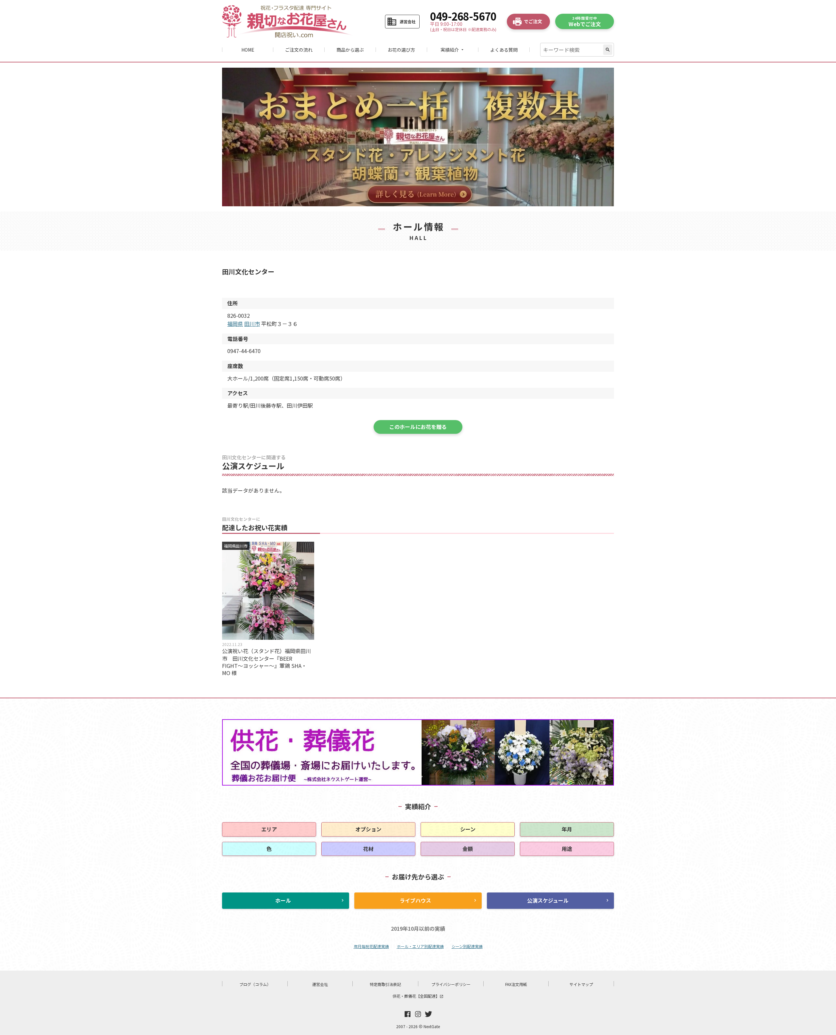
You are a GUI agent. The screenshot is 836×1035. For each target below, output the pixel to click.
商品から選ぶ (350, 49)
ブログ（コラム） (255, 984)
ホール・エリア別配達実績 (420, 946)
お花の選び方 (401, 49)
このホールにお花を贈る (418, 427)
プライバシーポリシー (451, 984)
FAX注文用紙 (516, 984)
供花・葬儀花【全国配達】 (418, 996)
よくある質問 (504, 49)
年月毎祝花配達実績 (371, 946)
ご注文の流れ (299, 49)
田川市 (252, 324)
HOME (247, 49)
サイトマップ (581, 984)
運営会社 (320, 984)
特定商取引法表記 (385, 984)
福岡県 (235, 324)
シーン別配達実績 (467, 946)
